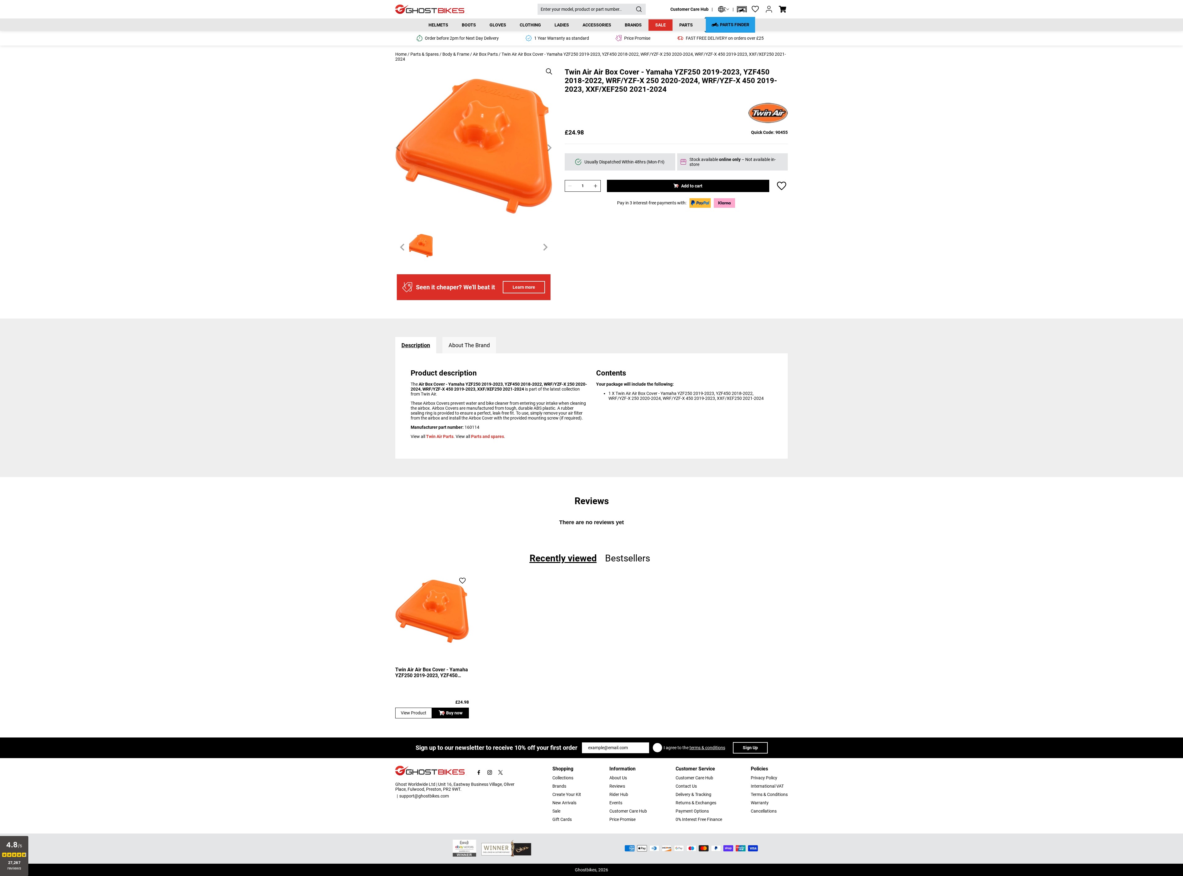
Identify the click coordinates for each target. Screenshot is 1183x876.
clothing (530, 24)
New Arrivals (564, 802)
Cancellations (764, 811)
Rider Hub (618, 794)
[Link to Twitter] (500, 772)
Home (401, 54)
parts (686, 24)
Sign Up (750, 747)
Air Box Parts (485, 54)
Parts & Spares (424, 54)
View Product (413, 712)
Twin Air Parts (439, 436)
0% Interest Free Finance (699, 819)
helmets (438, 24)
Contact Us (686, 786)
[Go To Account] (769, 9)
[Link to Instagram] (489, 772)
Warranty (760, 802)
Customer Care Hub (689, 9)
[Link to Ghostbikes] (466, 9)
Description (415, 345)
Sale (660, 24)
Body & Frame (455, 54)
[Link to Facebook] (479, 772)
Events (615, 802)
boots (469, 24)
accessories (597, 24)
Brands (559, 786)
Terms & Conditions (769, 794)
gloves (498, 24)
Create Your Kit (566, 794)
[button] (742, 9)
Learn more (524, 287)
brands (633, 24)
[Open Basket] (782, 9)
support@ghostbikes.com (424, 796)
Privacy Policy (764, 777)
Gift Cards (562, 819)
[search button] (639, 9)
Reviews (617, 786)
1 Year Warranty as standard (561, 38)
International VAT (767, 786)
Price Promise (622, 819)
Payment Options (692, 811)
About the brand (469, 345)
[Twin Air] (768, 113)
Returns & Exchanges (696, 802)
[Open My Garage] (742, 9)
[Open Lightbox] (546, 68)
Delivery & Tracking (693, 794)
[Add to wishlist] (781, 186)
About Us (618, 777)
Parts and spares (487, 436)
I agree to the (694, 747)
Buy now (454, 712)
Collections (562, 777)
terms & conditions (707, 747)
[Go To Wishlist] (755, 9)
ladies (562, 24)
